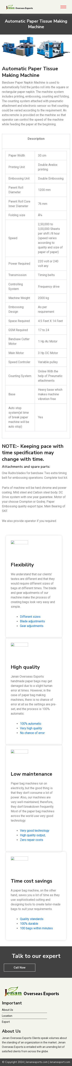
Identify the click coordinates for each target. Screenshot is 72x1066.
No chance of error (32, 733)
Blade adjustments (32, 621)
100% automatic (30, 723)
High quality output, (33, 835)
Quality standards (31, 919)
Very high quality (31, 728)
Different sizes (30, 617)
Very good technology (34, 830)
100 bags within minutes (36, 928)
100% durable (29, 923)
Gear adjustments (31, 626)
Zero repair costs (31, 840)
